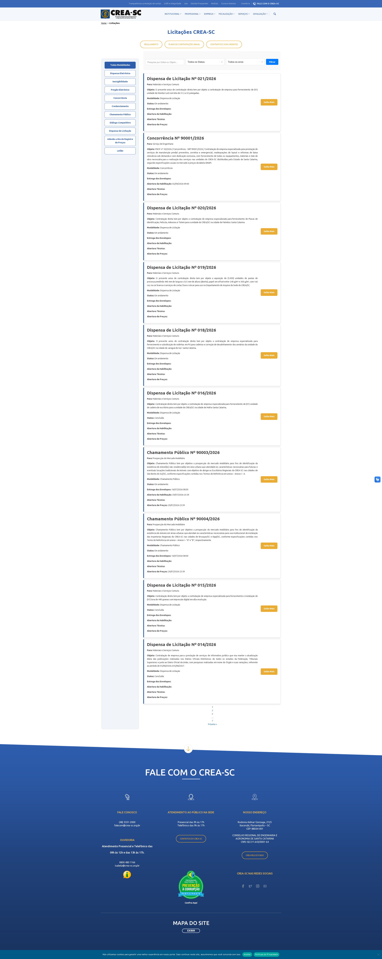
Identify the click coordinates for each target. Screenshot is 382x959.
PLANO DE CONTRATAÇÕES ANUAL (184, 44)
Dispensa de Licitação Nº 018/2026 (181, 330)
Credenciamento (120, 106)
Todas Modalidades (120, 65)
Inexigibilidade (120, 81)
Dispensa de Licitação (120, 131)
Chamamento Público (120, 114)
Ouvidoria (245, 3)
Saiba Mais (269, 102)
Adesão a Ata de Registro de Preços (120, 141)
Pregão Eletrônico (120, 90)
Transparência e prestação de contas (145, 3)
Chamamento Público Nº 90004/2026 (183, 518)
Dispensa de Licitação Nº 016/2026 (181, 393)
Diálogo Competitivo (120, 122)
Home (104, 23)
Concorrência (120, 98)
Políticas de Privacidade (266, 954)
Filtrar (272, 62)
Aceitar (247, 954)
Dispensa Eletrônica (120, 73)
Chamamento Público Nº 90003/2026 (183, 452)
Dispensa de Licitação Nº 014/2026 (181, 644)
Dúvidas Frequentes (199, 3)
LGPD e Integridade (172, 3)
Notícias (214, 3)
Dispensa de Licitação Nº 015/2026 (181, 585)
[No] (378, 954)
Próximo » (212, 724)
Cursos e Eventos (228, 3)
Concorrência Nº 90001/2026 (175, 138)
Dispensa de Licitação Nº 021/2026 (181, 78)
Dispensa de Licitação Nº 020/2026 (181, 207)
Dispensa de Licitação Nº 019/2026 (181, 267)
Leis (186, 3)
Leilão (120, 151)
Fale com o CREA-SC (268, 3)
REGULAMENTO (151, 44)
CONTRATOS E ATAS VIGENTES (224, 44)
